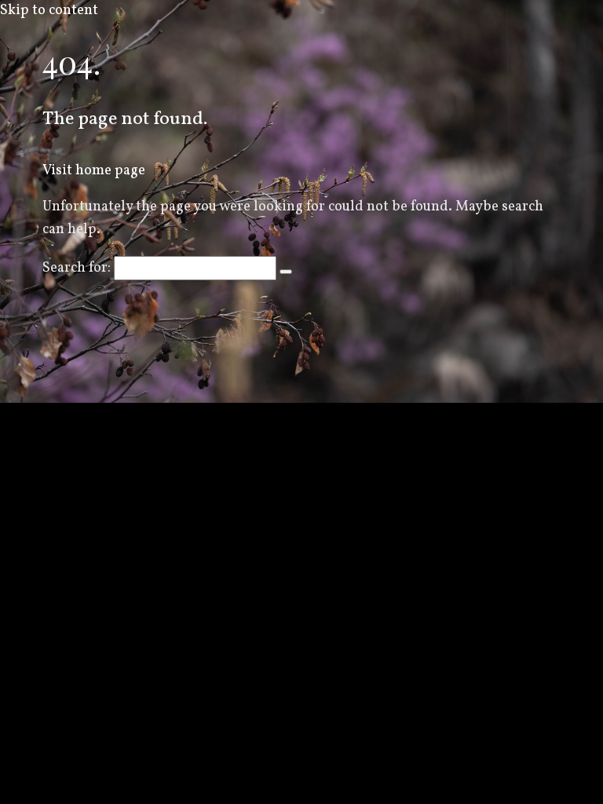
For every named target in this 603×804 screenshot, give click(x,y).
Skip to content (49, 10)
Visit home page (93, 171)
